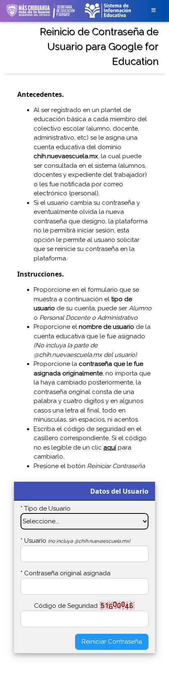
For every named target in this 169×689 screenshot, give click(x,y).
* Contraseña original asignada (65, 573)
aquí (109, 447)
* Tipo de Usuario (46, 508)
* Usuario (75, 540)
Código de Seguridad (66, 605)
